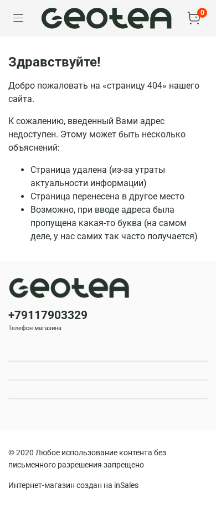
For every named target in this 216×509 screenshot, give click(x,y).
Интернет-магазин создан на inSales (73, 485)
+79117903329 (48, 315)
